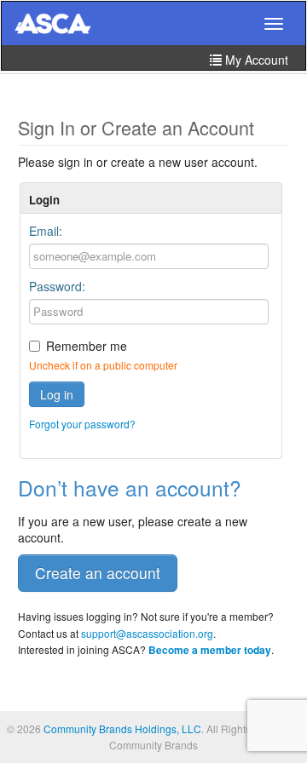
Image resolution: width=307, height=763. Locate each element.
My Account (255, 59)
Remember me (86, 345)
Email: (45, 230)
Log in (56, 394)
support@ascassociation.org (147, 633)
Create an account (97, 572)
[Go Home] (53, 24)
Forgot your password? (82, 423)
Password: (57, 286)
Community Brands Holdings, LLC (122, 728)
